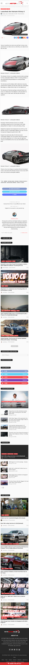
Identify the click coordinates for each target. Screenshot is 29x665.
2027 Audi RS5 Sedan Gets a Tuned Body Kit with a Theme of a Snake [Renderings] (14, 314)
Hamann (17, 181)
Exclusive (12, 401)
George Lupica (5, 13)
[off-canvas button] (1, 3)
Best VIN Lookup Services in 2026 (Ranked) (13, 456)
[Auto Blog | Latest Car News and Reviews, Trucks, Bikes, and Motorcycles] (12, 631)
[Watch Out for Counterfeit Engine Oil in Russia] (14, 507)
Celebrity (7, 401)
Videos (24, 401)
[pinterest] (14, 377)
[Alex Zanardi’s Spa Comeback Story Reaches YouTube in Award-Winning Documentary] (14, 399)
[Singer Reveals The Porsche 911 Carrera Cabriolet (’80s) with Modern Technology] (14, 328)
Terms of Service (20, 662)
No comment (21, 13)
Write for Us (25, 659)
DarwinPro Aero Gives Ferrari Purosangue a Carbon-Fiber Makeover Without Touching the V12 (14, 264)
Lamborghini (3, 8)
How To (10, 543)
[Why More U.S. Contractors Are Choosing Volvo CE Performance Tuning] (14, 278)
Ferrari (3, 261)
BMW (3, 593)
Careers (10, 659)
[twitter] (14, 374)
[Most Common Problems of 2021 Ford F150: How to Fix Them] (14, 561)
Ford (3, 568)
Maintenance (15, 543)
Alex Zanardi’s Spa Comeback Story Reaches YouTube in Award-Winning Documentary (13, 404)
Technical (7, 568)
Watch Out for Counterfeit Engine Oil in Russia (13, 518)
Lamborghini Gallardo (11, 182)
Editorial (14, 659)
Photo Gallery (8, 261)
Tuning (8, 8)
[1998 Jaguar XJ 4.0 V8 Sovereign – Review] (4, 463)
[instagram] (14, 380)
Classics (7, 335)
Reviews (15, 453)
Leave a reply (6, 238)
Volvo (3, 285)
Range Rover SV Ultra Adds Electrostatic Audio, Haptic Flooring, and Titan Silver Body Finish (18, 412)
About (3, 659)
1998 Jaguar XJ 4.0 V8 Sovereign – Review (18, 461)
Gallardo (5, 181)
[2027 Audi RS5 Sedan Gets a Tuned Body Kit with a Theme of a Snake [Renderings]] (14, 303)
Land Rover (4, 616)
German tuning (11, 181)
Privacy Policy (13, 662)
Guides (7, 543)
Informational (10, 453)
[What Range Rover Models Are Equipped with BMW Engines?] (4, 476)
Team (6, 659)
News (21, 401)
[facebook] (14, 371)
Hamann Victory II (23, 181)
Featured (12, 335)
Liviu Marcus (5, 292)
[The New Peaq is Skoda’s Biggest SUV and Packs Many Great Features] (4, 483)
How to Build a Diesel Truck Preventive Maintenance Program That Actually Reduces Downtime (14, 547)
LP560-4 (19, 182)
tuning (22, 182)
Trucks (3, 543)
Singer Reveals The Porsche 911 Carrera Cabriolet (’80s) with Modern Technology (13, 339)
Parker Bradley (5, 267)
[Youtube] (14, 383)
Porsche (16, 335)
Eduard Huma (5, 520)
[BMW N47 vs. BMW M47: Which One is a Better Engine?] (14, 586)
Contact (7, 662)
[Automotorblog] (14, 3)
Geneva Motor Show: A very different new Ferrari (14, 203)
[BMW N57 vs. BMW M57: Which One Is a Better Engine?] (4, 470)
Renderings (13, 310)
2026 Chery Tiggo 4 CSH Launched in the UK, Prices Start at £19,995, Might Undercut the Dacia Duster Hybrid (18, 419)
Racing (3, 401)
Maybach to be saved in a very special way (14, 208)
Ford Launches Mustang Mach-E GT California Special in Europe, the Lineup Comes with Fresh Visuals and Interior (17, 427)
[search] (27, 3)
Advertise (19, 659)
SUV (2, 618)
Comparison (4, 453)
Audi (2, 310)
